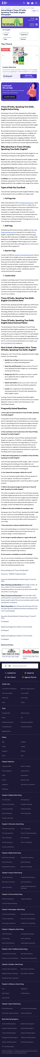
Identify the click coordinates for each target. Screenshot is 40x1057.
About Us (30, 673)
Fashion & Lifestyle (25, 766)
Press (22, 755)
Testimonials (5, 697)
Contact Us (11, 673)
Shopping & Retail (6, 766)
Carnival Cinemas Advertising (9, 903)
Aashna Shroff (5, 998)
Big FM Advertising (25, 862)
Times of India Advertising (8, 914)
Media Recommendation (27, 722)
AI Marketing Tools (6, 726)
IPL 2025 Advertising (7, 1008)
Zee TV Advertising (7, 837)
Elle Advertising (6, 938)
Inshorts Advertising (26, 813)
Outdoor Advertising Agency (9, 1042)
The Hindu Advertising (7, 918)
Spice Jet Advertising (26, 882)
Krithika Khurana (25, 993)
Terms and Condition (7, 693)
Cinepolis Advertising (26, 899)
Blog (3, 742)
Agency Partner (30, 677)
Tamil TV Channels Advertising (28, 833)
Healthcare (5, 784)
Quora (3, 755)
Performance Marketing (8, 804)
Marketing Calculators (7, 722)
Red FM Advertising (7, 862)
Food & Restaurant (7, 770)
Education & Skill (25, 780)
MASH (3, 717)
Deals (3, 702)
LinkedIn (23, 746)
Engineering (5, 789)
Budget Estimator (6, 731)
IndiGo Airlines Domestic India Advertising (28, 887)
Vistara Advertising (7, 887)
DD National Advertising (8, 828)
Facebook (23, 742)
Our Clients (11, 677)
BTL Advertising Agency (8, 1046)
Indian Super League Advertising (10, 1013)
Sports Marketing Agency (27, 1042)
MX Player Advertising (26, 804)
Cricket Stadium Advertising (9, 953)
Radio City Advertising (26, 866)
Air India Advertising (7, 877)
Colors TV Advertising (26, 842)
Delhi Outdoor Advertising (27, 969)
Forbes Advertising (7, 934)
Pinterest (23, 751)
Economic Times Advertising (28, 918)
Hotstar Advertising (7, 813)
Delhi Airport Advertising (8, 882)
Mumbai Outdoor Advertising (9, 969)
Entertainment (24, 775)
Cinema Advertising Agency (9, 1032)
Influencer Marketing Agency (28, 1032)
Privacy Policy (24, 697)
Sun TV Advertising (25, 828)
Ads (22, 717)
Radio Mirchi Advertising (8, 857)
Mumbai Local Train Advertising (10, 958)
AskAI (34, 10)
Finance (4, 780)
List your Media (24, 693)
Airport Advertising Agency (9, 1023)
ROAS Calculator (25, 713)
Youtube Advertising (26, 809)
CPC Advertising (6, 799)
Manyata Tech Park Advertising (28, 958)
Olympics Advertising (26, 1013)
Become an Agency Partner (27, 688)
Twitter (4, 746)
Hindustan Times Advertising (28, 923)
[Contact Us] (28, 3)
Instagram (4, 751)
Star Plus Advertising (7, 842)
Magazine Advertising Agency (9, 1028)
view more (34, 72)
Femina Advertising (26, 938)
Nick (3, 988)
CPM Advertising (25, 799)
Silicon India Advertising (8, 943)
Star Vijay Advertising (7, 833)
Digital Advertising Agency (27, 1023)
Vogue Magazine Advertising (28, 943)
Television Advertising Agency (28, 1037)
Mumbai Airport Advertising (28, 877)
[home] (4, 4)
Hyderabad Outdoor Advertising (10, 978)
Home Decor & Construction (28, 784)
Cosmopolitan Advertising (27, 934)
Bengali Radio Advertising (8, 866)
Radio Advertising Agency (27, 1028)
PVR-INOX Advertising (7, 899)
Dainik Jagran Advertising (8, 923)
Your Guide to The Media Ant (9, 688)
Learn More (9, 97)
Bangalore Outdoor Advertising (10, 973)
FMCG (3, 775)
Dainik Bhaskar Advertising (27, 914)
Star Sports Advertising (8, 846)
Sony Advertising (25, 837)
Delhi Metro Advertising (27, 953)
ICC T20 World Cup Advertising (28, 1008)
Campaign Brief (6, 713)
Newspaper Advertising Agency (10, 1037)
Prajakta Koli (24, 988)
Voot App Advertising (7, 809)
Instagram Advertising (7, 818)
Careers (23, 702)
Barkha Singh (5, 993)
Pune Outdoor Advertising (27, 973)
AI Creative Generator (26, 726)
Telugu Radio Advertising (27, 857)
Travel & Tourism (25, 770)
